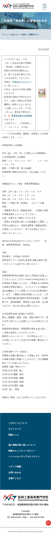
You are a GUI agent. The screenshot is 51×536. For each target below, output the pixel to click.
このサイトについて (17, 423)
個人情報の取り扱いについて (22, 445)
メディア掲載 (14, 466)
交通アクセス (14, 478)
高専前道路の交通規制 (21, 116)
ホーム (5, 34)
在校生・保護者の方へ (30, 34)
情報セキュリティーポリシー (22, 451)
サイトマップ (14, 429)
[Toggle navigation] (44, 7)
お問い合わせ (14, 472)
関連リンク (13, 435)
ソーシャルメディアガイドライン (24, 456)
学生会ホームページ (21, 82)
